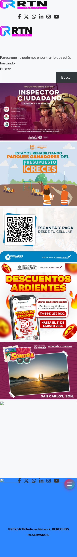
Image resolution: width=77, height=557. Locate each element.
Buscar (5, 69)
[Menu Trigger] (69, 484)
